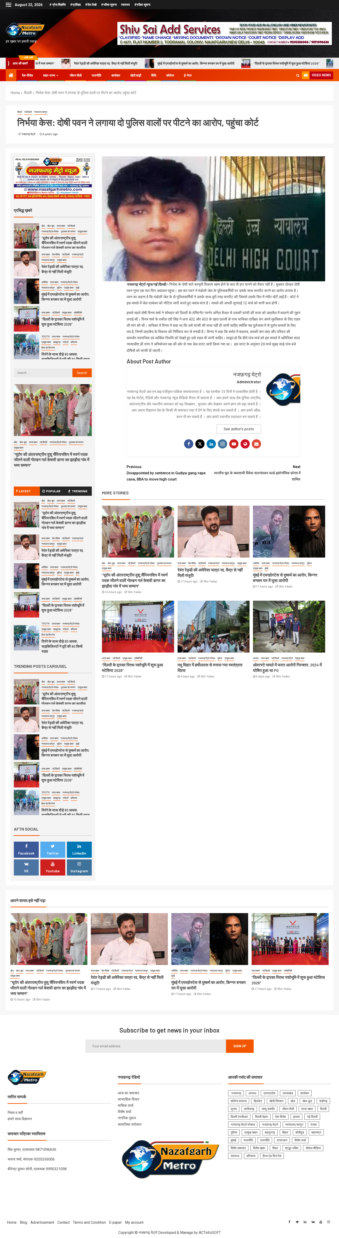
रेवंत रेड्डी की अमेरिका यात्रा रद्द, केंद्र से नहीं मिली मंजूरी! (63, 552)
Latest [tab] (25, 491)
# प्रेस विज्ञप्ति (57, 4)
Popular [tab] (53, 491)
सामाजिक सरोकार (130, 1124)
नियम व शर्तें (15, 1112)
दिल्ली (19, 112)
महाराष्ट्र (316, 1132)
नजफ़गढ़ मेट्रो (28, 134)
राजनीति (96, 75)
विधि (153, 75)
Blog (23, 1222)
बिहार (285, 1132)
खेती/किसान (276, 1101)
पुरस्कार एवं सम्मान (164, 563)
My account (134, 1222)
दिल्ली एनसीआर (239, 1117)
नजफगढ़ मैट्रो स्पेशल (146, 563)
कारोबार (115, 75)
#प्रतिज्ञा (75, 4)
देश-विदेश (27, 75)
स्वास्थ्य (125, 4)
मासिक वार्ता (126, 1105)
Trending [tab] (79, 491)
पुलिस (309, 563)
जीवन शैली (76, 75)
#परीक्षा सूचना (142, 4)
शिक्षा (275, 1148)
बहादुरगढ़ (56, 318)
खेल (103, 563)
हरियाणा (74, 318)
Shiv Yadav (135, 592)
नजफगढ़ (236, 1093)
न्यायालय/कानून (40, 112)
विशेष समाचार (238, 1148)
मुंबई (266, 568)
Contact (63, 1222)
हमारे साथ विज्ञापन (20, 1119)
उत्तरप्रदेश (269, 1093)
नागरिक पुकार (127, 1118)
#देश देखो (91, 4)
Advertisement (42, 1222)
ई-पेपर (188, 75)
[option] (53, 241)
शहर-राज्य (49, 75)
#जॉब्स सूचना (109, 4)
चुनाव (234, 1109)
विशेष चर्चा (124, 1112)
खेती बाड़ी (135, 75)
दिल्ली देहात (261, 1117)
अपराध (256, 658)
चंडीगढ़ (323, 1101)
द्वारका (296, 1117)
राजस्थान (282, 1140)
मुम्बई (233, 1140)
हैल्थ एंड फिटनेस (48, 323)
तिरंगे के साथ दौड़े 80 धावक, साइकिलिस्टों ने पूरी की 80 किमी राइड (66, 332)
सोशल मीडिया (313, 1148)
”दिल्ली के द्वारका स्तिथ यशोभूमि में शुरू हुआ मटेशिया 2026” (210, 63)
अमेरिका (256, 563)
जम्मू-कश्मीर (268, 1109)
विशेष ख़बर (259, 1148)
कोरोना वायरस (239, 1101)
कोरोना (170, 75)
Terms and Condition (89, 1222)
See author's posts (239, 429)
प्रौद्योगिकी (138, 658)
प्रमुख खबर (106, 568)
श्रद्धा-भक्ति (291, 1148)
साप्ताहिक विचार (128, 1099)
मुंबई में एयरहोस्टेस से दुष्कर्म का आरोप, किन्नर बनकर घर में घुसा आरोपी (119, 63)
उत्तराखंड (287, 1093)
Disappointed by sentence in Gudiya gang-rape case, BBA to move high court (166, 473)
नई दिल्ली (28, 112)
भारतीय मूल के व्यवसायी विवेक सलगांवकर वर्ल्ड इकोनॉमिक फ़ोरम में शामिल (257, 473)
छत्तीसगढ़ (249, 1109)
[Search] (298, 75)
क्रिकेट (258, 1101)
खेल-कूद (111, 563)
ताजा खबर (121, 563)
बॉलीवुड (299, 1132)
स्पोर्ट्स (65, 318)
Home (12, 1222)
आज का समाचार (128, 1093)
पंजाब (313, 1124)
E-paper (115, 1222)
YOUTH (46, 312)
